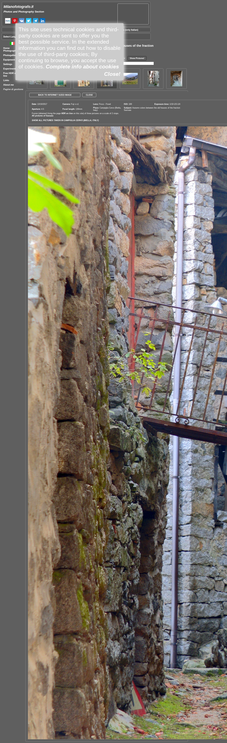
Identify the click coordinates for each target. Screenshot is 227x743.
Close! (112, 74)
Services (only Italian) (126, 29)
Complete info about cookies (82, 66)
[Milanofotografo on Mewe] (8, 23)
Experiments (10, 68)
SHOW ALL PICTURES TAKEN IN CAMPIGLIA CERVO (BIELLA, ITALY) (65, 120)
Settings (7, 64)
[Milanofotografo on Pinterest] (15, 23)
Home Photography (10, 49)
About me (8, 84)
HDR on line (67, 113)
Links (6, 80)
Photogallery (10, 55)
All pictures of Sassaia (42, 116)
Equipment (9, 59)
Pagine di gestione (13, 89)
